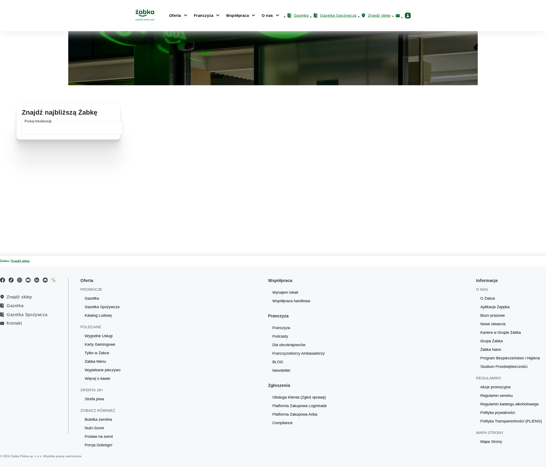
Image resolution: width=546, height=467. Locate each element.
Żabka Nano (490, 349)
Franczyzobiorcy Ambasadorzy (298, 353)
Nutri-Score (94, 428)
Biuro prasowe (492, 315)
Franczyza (281, 328)
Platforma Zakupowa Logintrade (299, 406)
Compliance (282, 423)
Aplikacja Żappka (495, 307)
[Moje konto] (408, 16)
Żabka (4, 261)
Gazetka (15, 305)
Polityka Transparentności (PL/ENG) (511, 421)
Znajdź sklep (19, 297)
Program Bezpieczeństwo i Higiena (510, 358)
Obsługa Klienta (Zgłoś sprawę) (299, 397)
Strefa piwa (94, 399)
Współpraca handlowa (291, 301)
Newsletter (281, 370)
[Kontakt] (398, 15)
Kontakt (14, 323)
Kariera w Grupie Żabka (500, 332)
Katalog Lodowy (98, 315)
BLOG (277, 362)
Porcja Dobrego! (98, 445)
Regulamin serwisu (496, 395)
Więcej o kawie (97, 378)
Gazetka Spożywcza (27, 314)
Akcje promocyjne (495, 387)
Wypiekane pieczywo (103, 370)
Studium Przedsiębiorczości (503, 366)
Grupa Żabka (491, 341)
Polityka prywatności (497, 413)
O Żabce (487, 298)
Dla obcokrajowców (288, 345)
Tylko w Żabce (97, 353)
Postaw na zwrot (99, 436)
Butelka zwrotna (98, 419)
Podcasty (280, 336)
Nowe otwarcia (492, 324)
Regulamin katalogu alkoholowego (509, 404)
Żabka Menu (95, 361)
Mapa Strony (491, 442)
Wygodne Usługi (99, 336)
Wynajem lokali (285, 292)
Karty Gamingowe (100, 344)
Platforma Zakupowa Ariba (294, 414)
